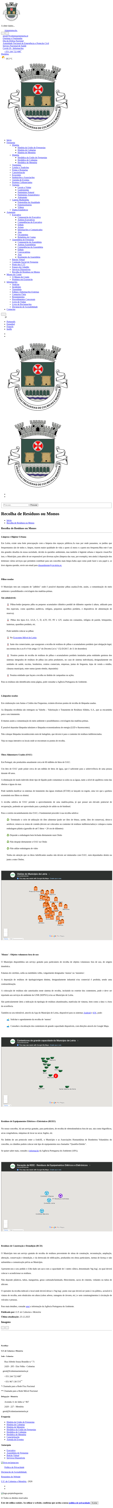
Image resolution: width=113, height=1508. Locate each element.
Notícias (15, 284)
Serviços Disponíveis (21, 269)
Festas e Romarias (20, 170)
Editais (21, 225)
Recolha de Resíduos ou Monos (20, 523)
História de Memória (27, 152)
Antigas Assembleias (27, 244)
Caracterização (18, 172)
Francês (10, 326)
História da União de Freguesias (31, 147)
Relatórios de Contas (27, 237)
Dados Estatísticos (20, 210)
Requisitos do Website (10, 1477)
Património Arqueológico (29, 195)
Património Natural (26, 192)
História (15, 145)
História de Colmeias (27, 150)
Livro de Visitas (19, 302)
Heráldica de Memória (27, 162)
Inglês (9, 329)
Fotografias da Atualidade (29, 202)
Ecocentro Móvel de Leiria (25, 637)
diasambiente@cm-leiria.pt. (50, 565)
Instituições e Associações (23, 177)
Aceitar (94, 1503)
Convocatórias (24, 252)
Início (9, 140)
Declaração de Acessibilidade (25, 307)
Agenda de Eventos (20, 180)
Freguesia (11, 142)
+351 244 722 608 (12, 51)
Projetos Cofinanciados (22, 182)
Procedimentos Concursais (23, 299)
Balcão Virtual (18, 259)
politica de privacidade (80, 1503)
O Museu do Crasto (20, 277)
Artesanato (22, 197)
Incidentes (16, 287)
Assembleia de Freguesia (23, 239)
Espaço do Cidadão (20, 267)
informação (34, 1151)
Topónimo (16, 165)
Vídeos (21, 207)
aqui (28, 1306)
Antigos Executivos (26, 220)
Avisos (21, 227)
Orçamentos (23, 234)
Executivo (16, 215)
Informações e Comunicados (30, 230)
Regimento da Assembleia (29, 257)
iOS (94, 1013)
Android (87, 1013)
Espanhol (11, 324)
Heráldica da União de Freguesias (32, 157)
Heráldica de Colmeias (27, 160)
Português (11, 321)
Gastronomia (23, 190)
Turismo (15, 185)
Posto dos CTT (18, 264)
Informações (12, 282)
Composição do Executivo (29, 217)
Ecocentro (16, 175)
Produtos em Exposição (22, 279)
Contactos (11, 309)
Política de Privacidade (14, 1467)
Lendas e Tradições (20, 167)
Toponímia (16, 289)
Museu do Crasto (14, 274)
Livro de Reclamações (22, 304)
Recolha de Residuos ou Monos (26, 272)
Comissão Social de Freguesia (25, 262)
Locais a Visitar (24, 187)
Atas (20, 232)
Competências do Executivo (30, 222)
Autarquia (11, 212)
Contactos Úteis (19, 294)
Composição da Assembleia (30, 242)
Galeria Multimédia (20, 200)
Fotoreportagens (25, 205)
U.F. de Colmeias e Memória (14, 1481)
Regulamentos (18, 297)
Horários (5, 54)
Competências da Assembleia (30, 247)
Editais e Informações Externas (25, 292)
